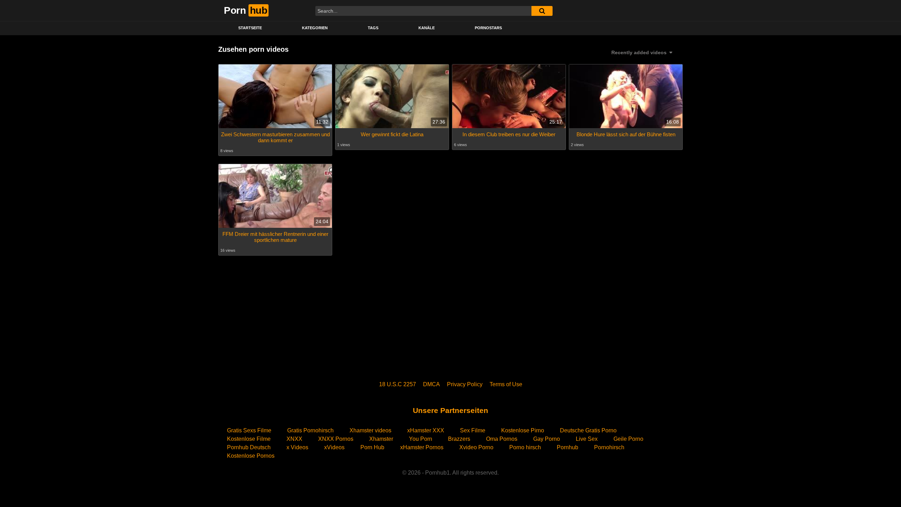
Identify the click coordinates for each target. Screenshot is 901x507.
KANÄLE (426, 28)
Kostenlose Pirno (522, 430)
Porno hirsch (525, 447)
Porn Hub (372, 447)
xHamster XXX (425, 430)
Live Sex (587, 439)
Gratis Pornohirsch (310, 430)
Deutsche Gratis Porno (588, 430)
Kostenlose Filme (249, 439)
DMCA (431, 384)
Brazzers (459, 439)
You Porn (420, 439)
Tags (373, 28)
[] (542, 11)
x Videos (297, 447)
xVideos (334, 447)
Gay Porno (546, 439)
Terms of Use (506, 384)
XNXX (294, 439)
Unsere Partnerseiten (450, 410)
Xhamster (381, 439)
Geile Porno (628, 439)
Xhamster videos (370, 430)
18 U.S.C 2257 (397, 384)
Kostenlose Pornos (251, 456)
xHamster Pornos (421, 447)
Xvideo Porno (476, 447)
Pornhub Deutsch (249, 447)
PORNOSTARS (488, 28)
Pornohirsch (609, 447)
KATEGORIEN (315, 28)
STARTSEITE (250, 28)
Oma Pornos (501, 439)
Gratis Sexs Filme (249, 430)
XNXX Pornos (335, 439)
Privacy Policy (465, 384)
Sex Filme (472, 430)
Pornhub (567, 447)
